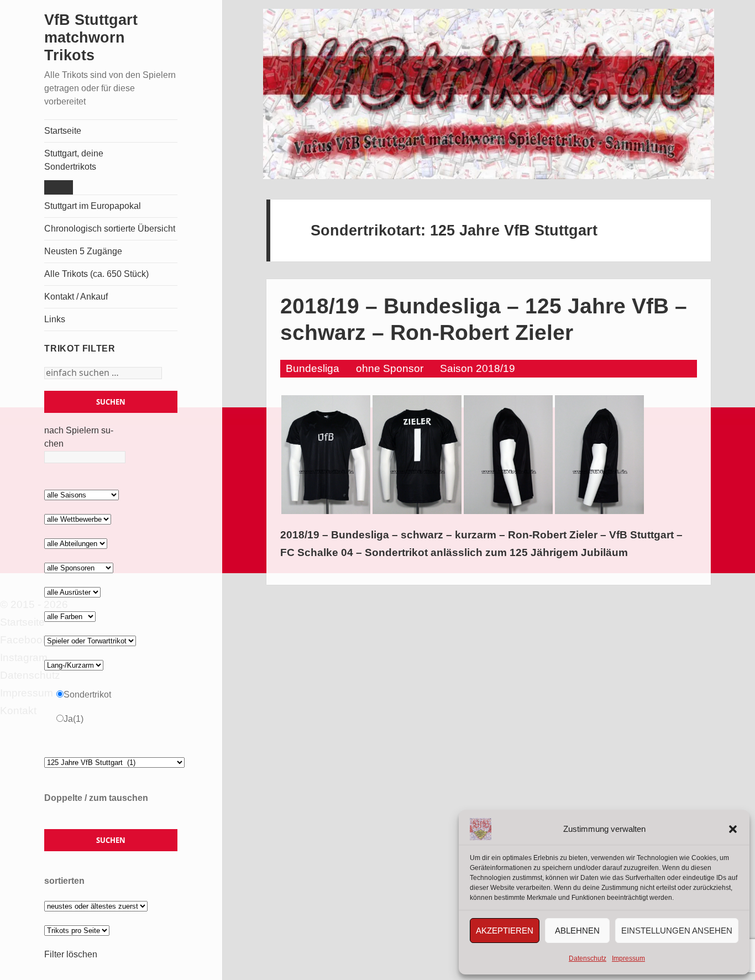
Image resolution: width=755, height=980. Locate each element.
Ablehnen (577, 930)
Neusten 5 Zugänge (83, 251)
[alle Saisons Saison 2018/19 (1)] (81, 494)
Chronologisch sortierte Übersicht (109, 228)
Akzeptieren (504, 930)
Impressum (628, 958)
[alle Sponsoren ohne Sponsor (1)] (78, 567)
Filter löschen (70, 954)
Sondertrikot (87, 694)
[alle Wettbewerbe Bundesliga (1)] (77, 518)
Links (54, 319)
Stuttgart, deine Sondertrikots (73, 160)
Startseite (62, 130)
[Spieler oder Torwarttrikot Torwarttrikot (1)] (90, 640)
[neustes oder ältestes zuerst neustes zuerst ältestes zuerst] (96, 905)
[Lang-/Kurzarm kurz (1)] (73, 664)
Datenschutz (587, 958)
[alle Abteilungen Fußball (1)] (75, 543)
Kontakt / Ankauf (76, 296)
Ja (73, 719)
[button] (732, 829)
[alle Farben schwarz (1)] (70, 616)
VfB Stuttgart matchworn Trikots (91, 38)
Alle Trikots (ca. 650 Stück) (96, 274)
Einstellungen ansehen (676, 930)
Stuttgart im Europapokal (92, 206)
